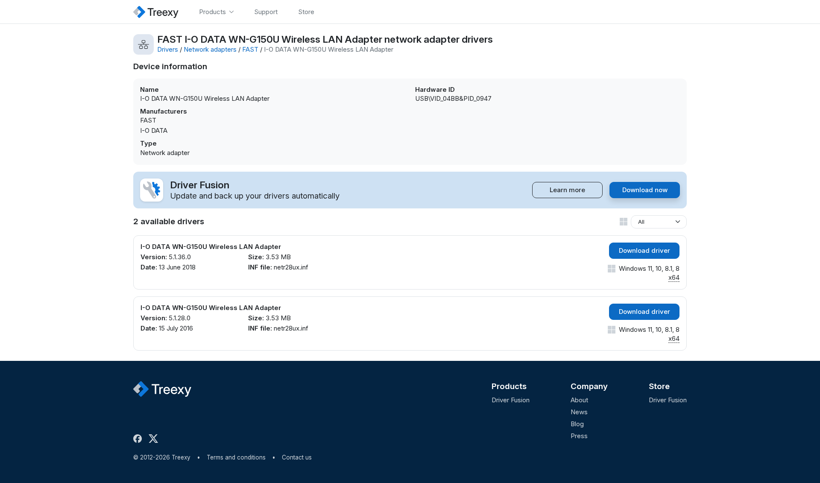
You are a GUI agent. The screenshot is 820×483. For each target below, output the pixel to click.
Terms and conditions (236, 457)
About (579, 400)
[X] (155, 438)
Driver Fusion (511, 400)
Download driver (644, 250)
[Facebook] (139, 438)
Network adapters (210, 49)
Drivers (167, 49)
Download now (645, 190)
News (579, 412)
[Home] (156, 11)
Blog (577, 424)
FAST (250, 49)
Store (659, 386)
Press (579, 436)
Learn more (567, 190)
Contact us (297, 457)
